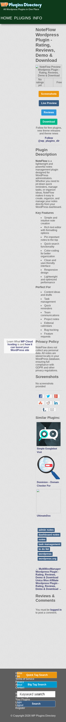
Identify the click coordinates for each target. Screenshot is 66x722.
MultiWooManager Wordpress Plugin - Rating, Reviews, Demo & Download (48, 573)
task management (49, 544)
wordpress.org (47, 558)
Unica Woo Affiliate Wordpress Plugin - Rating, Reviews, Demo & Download (49, 584)
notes (42, 539)
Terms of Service (24, 679)
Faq (17, 676)
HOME (6, 18)
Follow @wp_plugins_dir (48, 139)
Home (18, 673)
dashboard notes (49, 534)
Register (20, 708)
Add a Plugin (22, 696)
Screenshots (49, 94)
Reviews (49, 112)
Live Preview (49, 103)
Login (18, 702)
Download (49, 121)
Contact (19, 687)
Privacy (19, 681)
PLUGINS (22, 18)
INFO (37, 18)
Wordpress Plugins (26, 693)
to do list (44, 549)
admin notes (46, 530)
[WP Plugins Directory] (21, 5)
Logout (19, 705)
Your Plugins (22, 699)
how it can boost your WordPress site (21, 347)
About (18, 684)
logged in (56, 609)
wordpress (45, 553)
